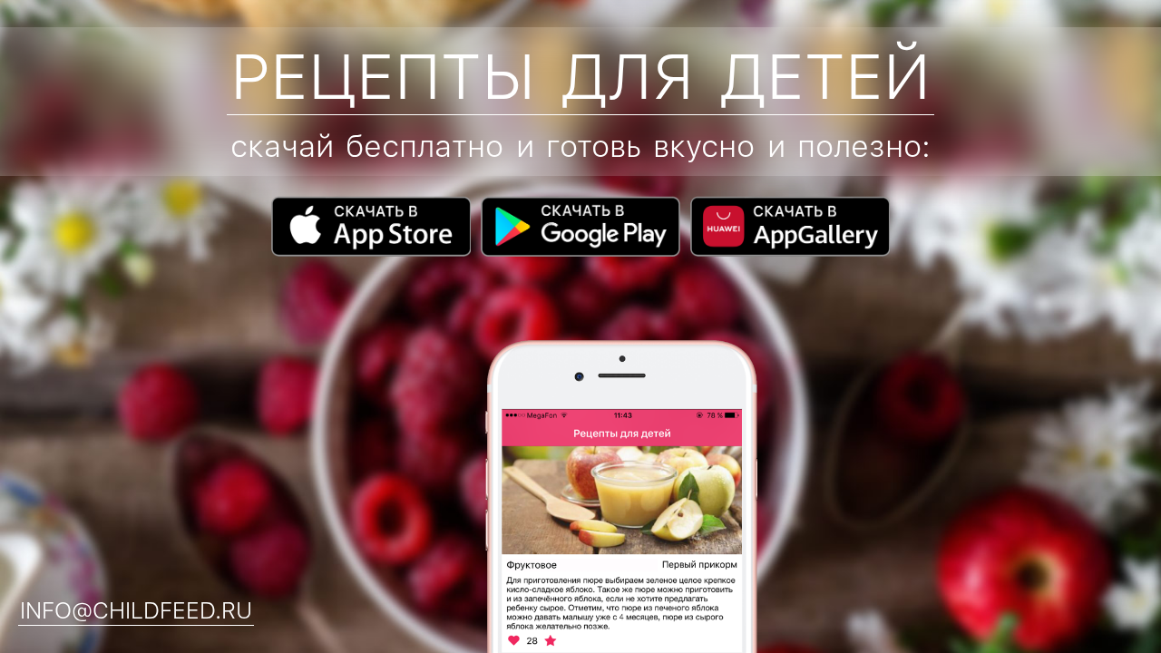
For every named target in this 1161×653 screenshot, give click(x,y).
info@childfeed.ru (136, 611)
